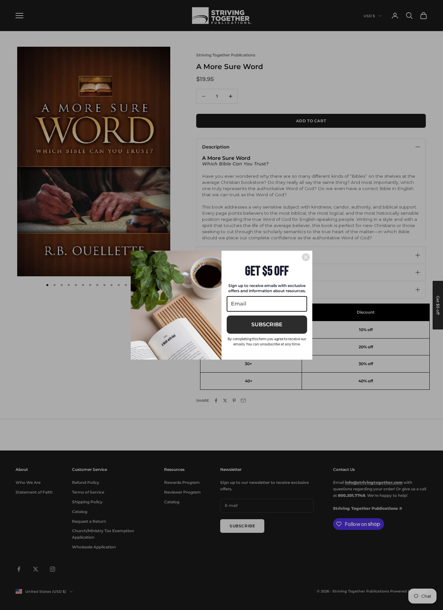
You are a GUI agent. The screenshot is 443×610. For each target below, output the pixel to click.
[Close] (306, 257)
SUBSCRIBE (266, 324)
